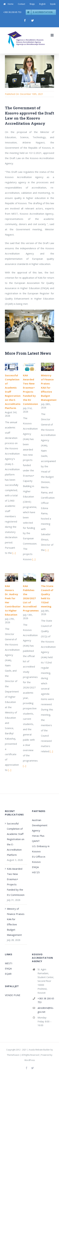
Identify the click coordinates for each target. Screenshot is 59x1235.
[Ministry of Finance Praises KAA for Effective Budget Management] (47, 367)
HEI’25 (36, 872)
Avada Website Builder (39, 1049)
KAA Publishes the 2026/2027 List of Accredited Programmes (31, 598)
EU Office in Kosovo (38, 859)
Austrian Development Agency (39, 825)
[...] (14, 552)
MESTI (8, 963)
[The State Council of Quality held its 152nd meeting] (47, 577)
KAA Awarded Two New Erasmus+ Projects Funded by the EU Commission (15, 881)
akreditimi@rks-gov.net (46, 1009)
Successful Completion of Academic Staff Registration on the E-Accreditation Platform (15, 839)
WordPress (29, 1060)
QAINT (36, 841)
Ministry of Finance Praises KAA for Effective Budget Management (49, 387)
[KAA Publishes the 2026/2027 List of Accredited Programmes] (29, 577)
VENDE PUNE (12, 995)
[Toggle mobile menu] (52, 35)
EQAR (8, 973)
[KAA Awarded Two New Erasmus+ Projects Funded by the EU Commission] (29, 367)
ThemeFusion (13, 1055)
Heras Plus (38, 835)
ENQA (35, 867)
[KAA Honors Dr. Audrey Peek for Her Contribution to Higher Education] (11, 577)
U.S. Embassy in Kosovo (40, 849)
